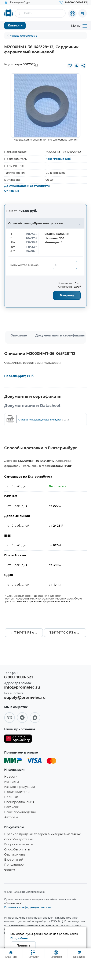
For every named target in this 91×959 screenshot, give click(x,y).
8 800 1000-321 (18, 677)
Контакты (11, 781)
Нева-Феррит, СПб (58, 159)
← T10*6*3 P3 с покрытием (26, 632)
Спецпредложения (19, 802)
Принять (23, 945)
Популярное (14, 864)
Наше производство (20, 812)
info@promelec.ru (22, 687)
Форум (9, 869)
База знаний (13, 859)
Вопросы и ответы (18, 844)
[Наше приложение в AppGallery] (18, 739)
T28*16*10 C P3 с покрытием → (68, 632)
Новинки (11, 797)
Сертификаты (15, 854)
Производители (17, 792)
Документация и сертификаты (27, 186)
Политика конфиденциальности (27, 907)
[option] (45, 105)
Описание (11, 191)
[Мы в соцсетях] (9, 717)
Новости (11, 776)
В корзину (67, 295)
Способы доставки (18, 839)
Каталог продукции (19, 786)
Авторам (11, 817)
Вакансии (11, 807)
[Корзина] (82, 13)
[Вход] (72, 13)
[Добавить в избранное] (70, 66)
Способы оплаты (17, 849)
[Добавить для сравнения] (77, 66)
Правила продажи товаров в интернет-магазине (42, 834)
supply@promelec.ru (25, 698)
